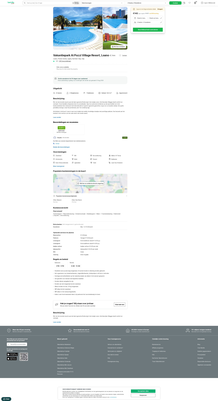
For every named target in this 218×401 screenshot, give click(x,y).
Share (113, 55)
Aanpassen (143, 395)
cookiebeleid (113, 397)
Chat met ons (119, 304)
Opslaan (124, 55)
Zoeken (175, 3)
